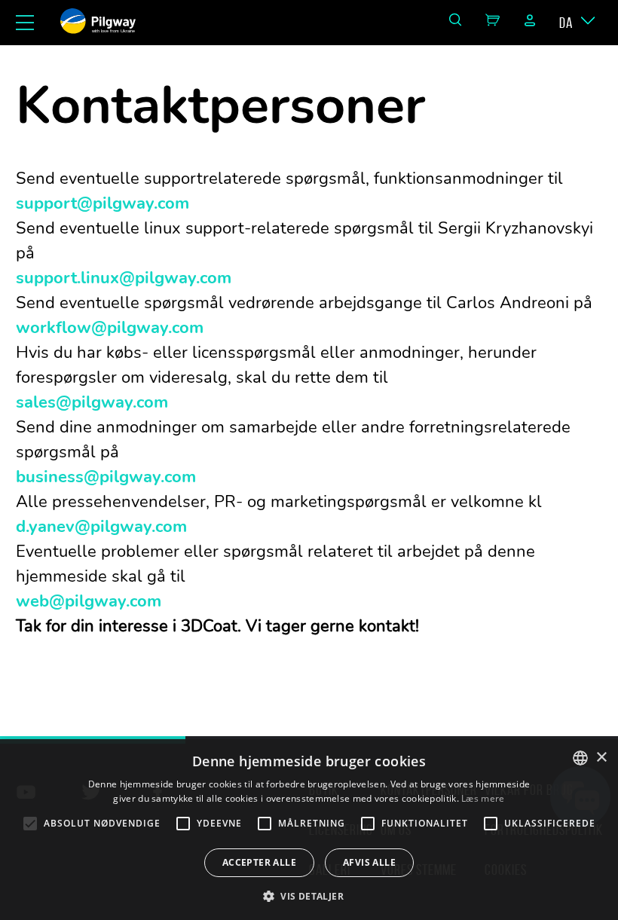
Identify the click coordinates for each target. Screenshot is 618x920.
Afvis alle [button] (369, 862)
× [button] (601, 757)
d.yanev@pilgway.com (101, 526)
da (566, 22)
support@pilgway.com (102, 203)
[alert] (309, 829)
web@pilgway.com (88, 601)
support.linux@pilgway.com (123, 278)
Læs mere (482, 798)
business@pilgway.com (106, 477)
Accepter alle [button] (259, 862)
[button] (309, 895)
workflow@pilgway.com (109, 327)
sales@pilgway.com (92, 402)
